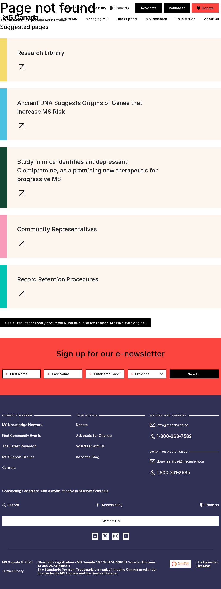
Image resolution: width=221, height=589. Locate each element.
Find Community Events (21, 435)
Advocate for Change (94, 435)
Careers (9, 467)
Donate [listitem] (208, 8)
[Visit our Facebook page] (95, 536)
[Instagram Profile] (115, 536)
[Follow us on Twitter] (105, 536)
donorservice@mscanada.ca (180, 461)
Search (70, 8)
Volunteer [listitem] (177, 8)
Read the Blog (87, 457)
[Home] (21, 17)
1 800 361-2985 (173, 472)
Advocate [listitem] (148, 8)
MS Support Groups (18, 457)
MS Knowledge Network (22, 425)
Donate (82, 425)
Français (122, 8)
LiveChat (203, 566)
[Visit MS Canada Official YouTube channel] (126, 536)
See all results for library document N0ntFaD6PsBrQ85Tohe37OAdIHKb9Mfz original (75, 323)
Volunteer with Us (90, 446)
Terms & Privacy (13, 571)
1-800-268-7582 (174, 436)
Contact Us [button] (110, 521)
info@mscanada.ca (172, 425)
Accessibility (95, 8)
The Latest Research (19, 446)
